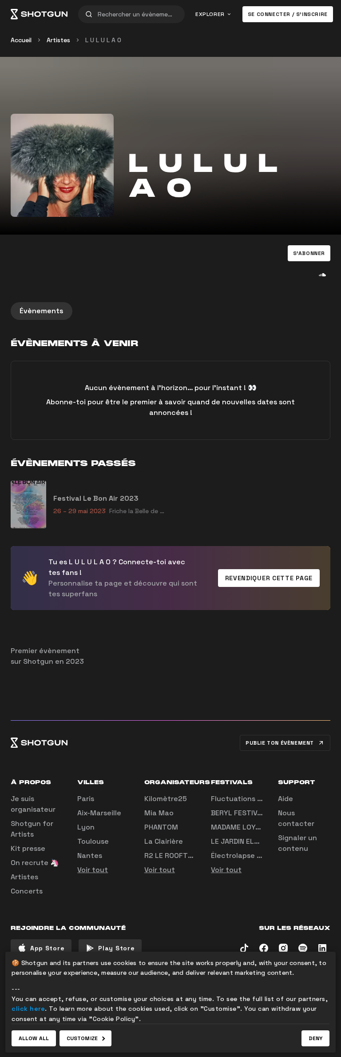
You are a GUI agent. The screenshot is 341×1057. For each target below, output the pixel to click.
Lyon (86, 827)
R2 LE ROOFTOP (170, 855)
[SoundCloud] (322, 275)
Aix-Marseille (99, 813)
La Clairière (163, 841)
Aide (285, 798)
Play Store (116, 948)
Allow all (34, 1038)
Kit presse (28, 848)
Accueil (21, 40)
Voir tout (92, 869)
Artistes (58, 40)
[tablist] (170, 311)
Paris (85, 798)
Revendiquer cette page (269, 578)
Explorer (210, 14)
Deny (315, 1038)
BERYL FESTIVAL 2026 (248, 813)
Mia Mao (159, 813)
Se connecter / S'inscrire (288, 14)
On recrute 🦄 (35, 862)
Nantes (89, 855)
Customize (82, 1038)
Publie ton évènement (280, 742)
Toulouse (93, 841)
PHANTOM (161, 827)
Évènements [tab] (41, 310)
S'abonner (309, 253)
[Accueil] (39, 14)
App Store (47, 948)
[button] (309, 253)
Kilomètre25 (165, 798)
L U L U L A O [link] (103, 40)
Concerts (27, 891)
